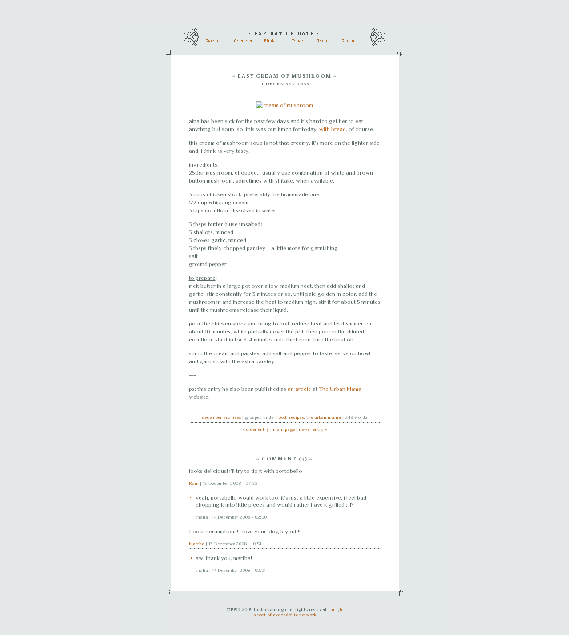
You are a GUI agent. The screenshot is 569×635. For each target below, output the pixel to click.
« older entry (256, 429)
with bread (332, 129)
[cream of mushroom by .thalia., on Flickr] (284, 105)
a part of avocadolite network (284, 614)
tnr (331, 609)
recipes (296, 417)
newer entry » (313, 429)
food (281, 417)
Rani (194, 483)
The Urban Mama (340, 388)
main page (284, 429)
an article (299, 388)
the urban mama (323, 417)
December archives (221, 417)
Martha (196, 543)
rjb (339, 609)
